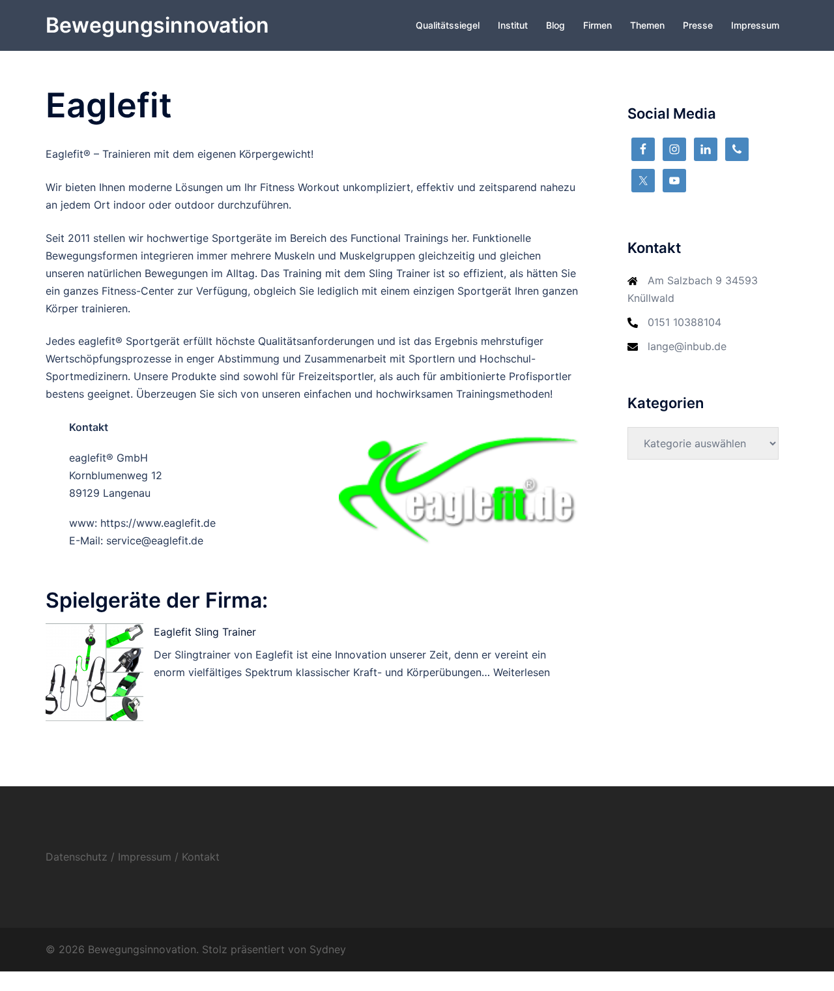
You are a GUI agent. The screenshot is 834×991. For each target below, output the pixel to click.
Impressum (755, 25)
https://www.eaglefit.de (158, 522)
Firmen (597, 25)
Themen (647, 25)
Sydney (327, 949)
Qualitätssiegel (448, 25)
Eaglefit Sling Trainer (205, 631)
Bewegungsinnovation (157, 25)
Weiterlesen (521, 672)
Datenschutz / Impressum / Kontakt (133, 856)
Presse (698, 25)
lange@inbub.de (687, 346)
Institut (513, 25)
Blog (555, 25)
